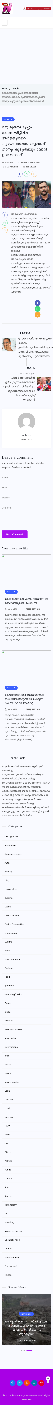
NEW (7, 1126)
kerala (8, 1073)
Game (8, 1003)
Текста (8, 1275)
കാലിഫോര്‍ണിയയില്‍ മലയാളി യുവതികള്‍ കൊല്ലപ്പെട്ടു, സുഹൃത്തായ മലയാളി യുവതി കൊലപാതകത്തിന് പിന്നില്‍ (25, 811)
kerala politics (12, 1082)
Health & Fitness (13, 1029)
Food (7, 977)
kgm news (13, 609)
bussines (9, 898)
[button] (21, 1350)
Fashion (9, 968)
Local (7, 1108)
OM (6, 1143)
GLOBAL (9, 1021)
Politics (8, 1161)
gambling (9, 985)
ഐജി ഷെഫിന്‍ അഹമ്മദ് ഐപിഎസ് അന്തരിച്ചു (22, 768)
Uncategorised (12, 1240)
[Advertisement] (26, 56)
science (8, 1178)
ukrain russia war (14, 1231)
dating (8, 950)
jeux (7, 1056)
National (9, 1117)
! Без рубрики (11, 836)
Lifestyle (9, 1099)
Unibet (8, 1248)
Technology (11, 1205)
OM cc (8, 1152)
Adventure (10, 845)
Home (4, 88)
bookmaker (11, 889)
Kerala (16, 88)
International (11, 1047)
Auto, (7, 863)
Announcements (13, 854)
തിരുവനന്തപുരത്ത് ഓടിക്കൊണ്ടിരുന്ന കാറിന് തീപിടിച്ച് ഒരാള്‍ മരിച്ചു (23, 776)
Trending (9, 1222)
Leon (7, 1091)
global (8, 1012)
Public (8, 1170)
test (7, 1213)
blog (7, 880)
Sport (7, 1187)
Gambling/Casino (13, 994)
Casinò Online (12, 915)
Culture (8, 942)
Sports (8, 1196)
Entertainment (12, 959)
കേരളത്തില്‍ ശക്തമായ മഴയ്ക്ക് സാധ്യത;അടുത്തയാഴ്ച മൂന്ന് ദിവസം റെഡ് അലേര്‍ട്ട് (24, 698)
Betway (8, 871)
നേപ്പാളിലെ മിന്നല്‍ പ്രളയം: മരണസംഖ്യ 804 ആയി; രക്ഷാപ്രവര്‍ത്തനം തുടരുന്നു (26, 785)
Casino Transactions (15, 924)
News (7, 1134)
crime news (11, 933)
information (11, 1038)
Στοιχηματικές (11, 1266)
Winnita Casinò (12, 1257)
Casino (8, 907)
